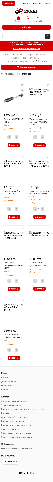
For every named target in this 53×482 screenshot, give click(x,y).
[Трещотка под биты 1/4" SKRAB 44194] (14, 169)
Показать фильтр (28, 67)
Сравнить (22, 89)
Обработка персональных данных (16, 449)
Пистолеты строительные (12, 421)
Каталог (28, 27)
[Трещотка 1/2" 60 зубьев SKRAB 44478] (14, 313)
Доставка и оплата (9, 382)
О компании (6, 386)
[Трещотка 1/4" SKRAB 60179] (14, 97)
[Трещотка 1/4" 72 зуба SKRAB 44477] (39, 241)
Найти (47, 36)
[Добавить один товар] (16, 137)
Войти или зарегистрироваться (26, 49)
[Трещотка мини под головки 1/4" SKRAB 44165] (39, 97)
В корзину (13, 145)
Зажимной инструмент (11, 405)
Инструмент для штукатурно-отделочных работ (22, 409)
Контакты (5, 390)
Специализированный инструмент (16, 433)
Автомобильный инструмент (14, 401)
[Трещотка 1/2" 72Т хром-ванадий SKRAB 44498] (14, 241)
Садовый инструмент (11, 429)
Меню (10, 3)
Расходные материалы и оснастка (16, 425)
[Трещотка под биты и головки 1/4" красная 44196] (39, 169)
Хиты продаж (44, 3)
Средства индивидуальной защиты (17, 437)
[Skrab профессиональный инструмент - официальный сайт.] (26, 11)
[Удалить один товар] (9, 137)
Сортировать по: (8, 74)
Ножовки (5, 413)
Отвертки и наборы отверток (14, 417)
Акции (25, 3)
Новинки (33, 3)
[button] (22, 85)
